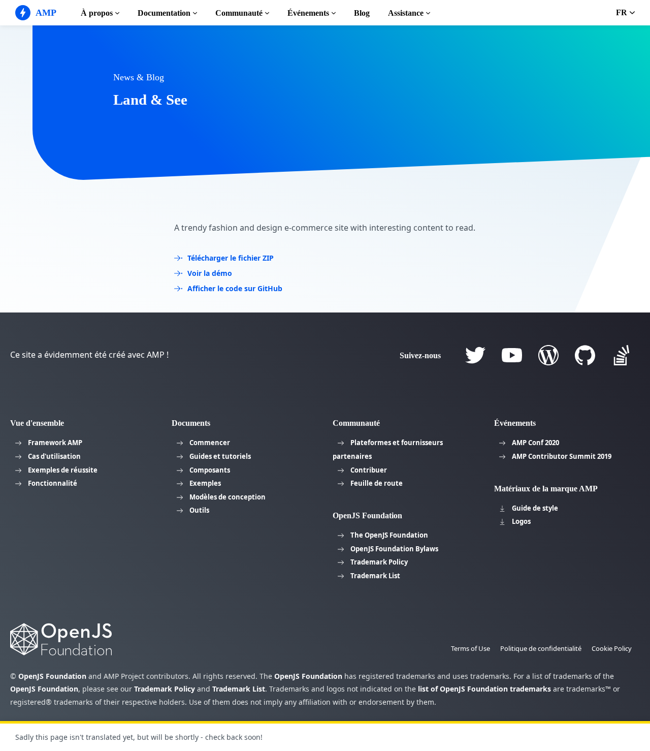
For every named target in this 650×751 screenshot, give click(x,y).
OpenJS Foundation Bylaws (394, 548)
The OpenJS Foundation (389, 535)
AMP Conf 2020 (535, 442)
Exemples (205, 483)
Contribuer (368, 470)
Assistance (406, 13)
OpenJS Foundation (52, 676)
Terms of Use (470, 648)
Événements (308, 13)
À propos (97, 13)
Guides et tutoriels (220, 456)
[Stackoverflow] (621, 355)
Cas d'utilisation (54, 456)
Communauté (239, 13)
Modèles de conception (227, 497)
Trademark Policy (379, 562)
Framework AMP (55, 442)
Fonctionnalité (52, 483)
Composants (209, 470)
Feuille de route (376, 483)
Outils (199, 510)
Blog (362, 13)
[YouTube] (512, 355)
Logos (521, 521)
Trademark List (375, 575)
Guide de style (535, 508)
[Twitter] (475, 355)
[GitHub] (585, 355)
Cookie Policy (612, 648)
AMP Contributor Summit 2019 (561, 456)
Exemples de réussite (63, 470)
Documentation (164, 13)
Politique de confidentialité (540, 648)
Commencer (209, 442)
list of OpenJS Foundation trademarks (484, 689)
